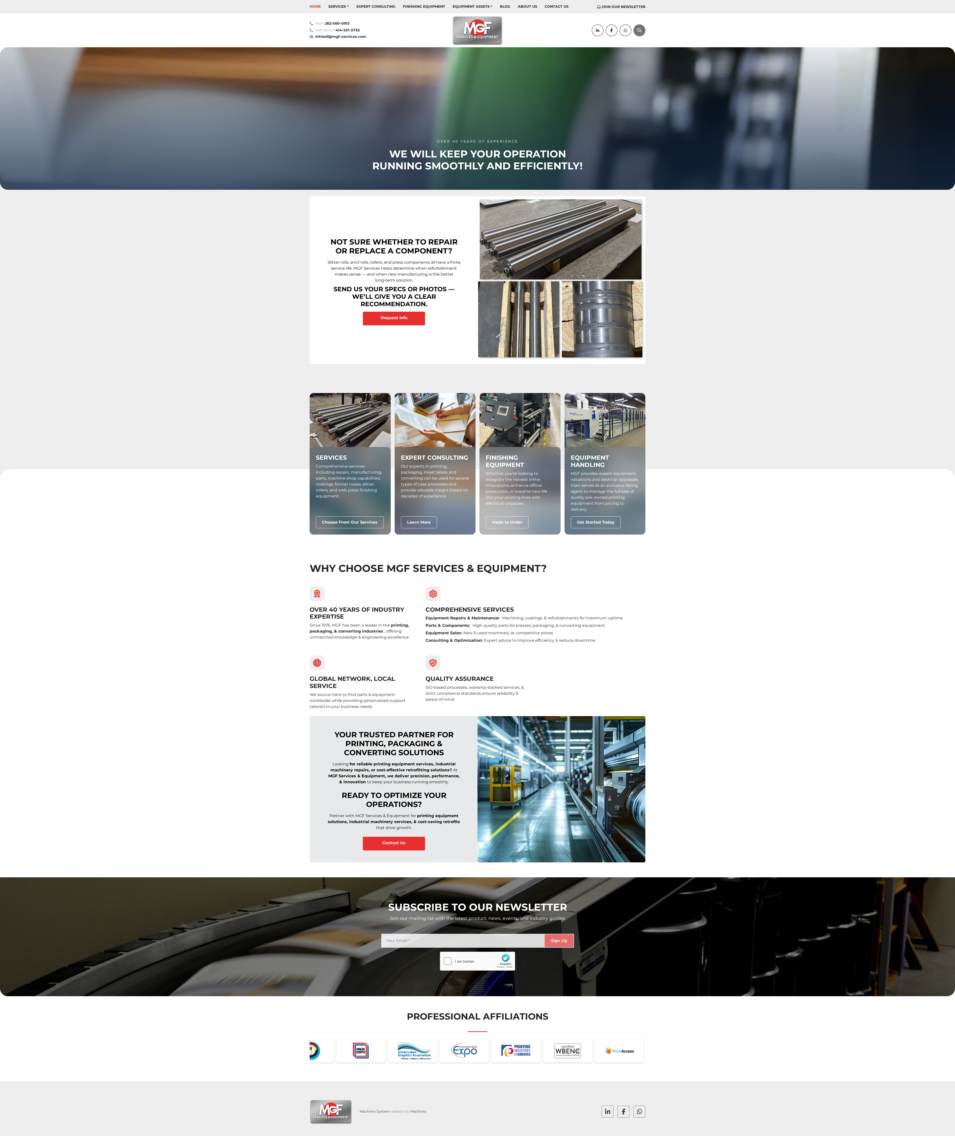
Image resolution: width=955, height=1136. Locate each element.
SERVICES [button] (337, 6)
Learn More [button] (419, 522)
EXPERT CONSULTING (375, 6)
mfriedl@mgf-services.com (340, 36)
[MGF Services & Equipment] (331, 1111)
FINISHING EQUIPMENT (424, 6)
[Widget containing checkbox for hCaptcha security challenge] (477, 961)
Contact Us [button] (394, 842)
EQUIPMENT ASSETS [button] (471, 6)
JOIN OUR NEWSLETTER (623, 6)
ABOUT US (527, 6)
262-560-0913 (337, 23)
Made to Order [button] (507, 522)
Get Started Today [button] (596, 522)
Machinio (418, 1111)
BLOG (505, 6)
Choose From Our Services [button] (350, 522)
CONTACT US (557, 6)
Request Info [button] (394, 317)
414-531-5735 (347, 30)
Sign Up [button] (559, 940)
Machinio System (375, 1111)
